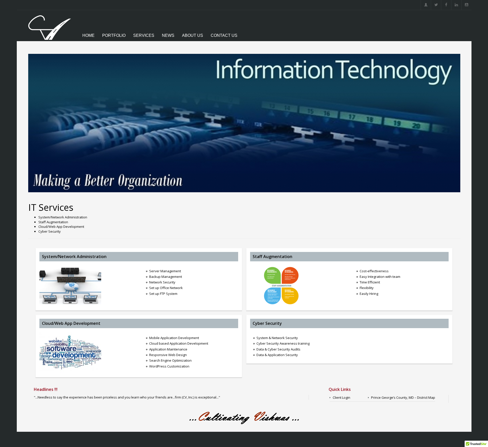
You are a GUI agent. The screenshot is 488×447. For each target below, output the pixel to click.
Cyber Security (267, 323)
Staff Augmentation (272, 256)
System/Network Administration (74, 256)
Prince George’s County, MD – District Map (403, 397)
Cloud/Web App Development (71, 323)
